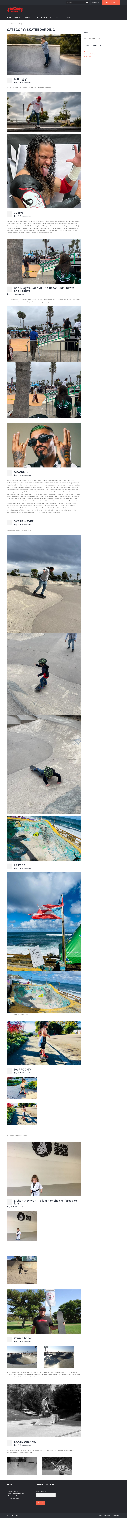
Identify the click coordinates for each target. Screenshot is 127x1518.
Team (36, 17)
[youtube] (12, 1515)
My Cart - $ (111, 2)
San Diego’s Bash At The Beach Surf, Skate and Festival (44, 289)
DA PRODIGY (22, 1069)
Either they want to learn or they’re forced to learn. (45, 1202)
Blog (43, 17)
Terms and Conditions (16, 1496)
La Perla (19, 865)
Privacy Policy (13, 1491)
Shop (16, 17)
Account (97, 2)
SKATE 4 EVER (24, 521)
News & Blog (90, 54)
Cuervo (19, 212)
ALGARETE (21, 472)
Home (9, 17)
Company (27, 17)
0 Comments (26, 82)
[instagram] (17, 1515)
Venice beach (23, 1338)
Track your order (14, 1498)
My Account (55, 17)
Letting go (21, 79)
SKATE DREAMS (25, 1441)
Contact (68, 17)
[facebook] (8, 1515)
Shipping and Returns (16, 1494)
